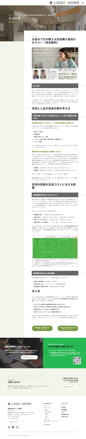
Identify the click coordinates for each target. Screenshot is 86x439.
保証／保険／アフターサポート (51, 421)
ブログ (63, 412)
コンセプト (47, 405)
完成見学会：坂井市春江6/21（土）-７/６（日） (42, 328)
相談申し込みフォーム (28, 357)
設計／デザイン (48, 407)
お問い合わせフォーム (69, 387)
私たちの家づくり (47, 403)
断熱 (46, 414)
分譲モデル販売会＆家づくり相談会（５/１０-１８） (68, 328)
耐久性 (47, 419)
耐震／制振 (48, 412)
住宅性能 (46, 410)
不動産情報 (64, 410)
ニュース (18, 15)
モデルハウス (64, 403)
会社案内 (63, 407)
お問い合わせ (64, 416)
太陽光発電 (47, 424)
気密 (46, 416)
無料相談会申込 (65, 414)
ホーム (10, 15)
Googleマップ (13, 422)
